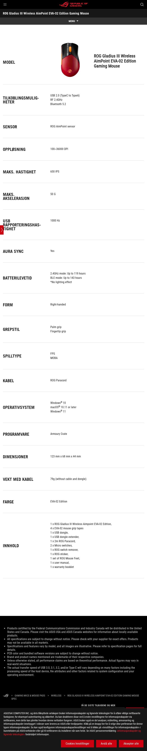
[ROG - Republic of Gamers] (73, 4)
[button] (5, 4)
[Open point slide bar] (2, 230)
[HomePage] (6, 696)
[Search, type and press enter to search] (142, 4)
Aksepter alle (131, 743)
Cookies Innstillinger (77, 743)
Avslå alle (106, 743)
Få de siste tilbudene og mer (98, 705)
